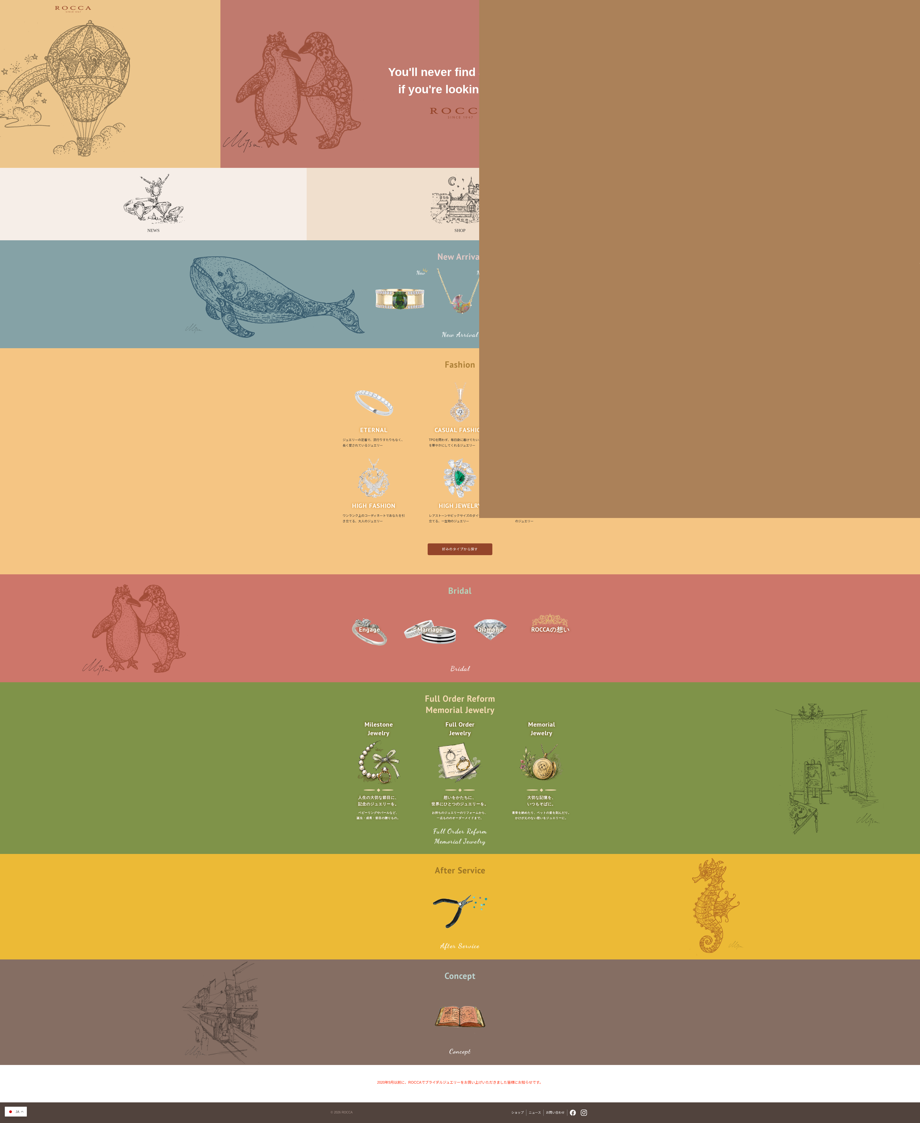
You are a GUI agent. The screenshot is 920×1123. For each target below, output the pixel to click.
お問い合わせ (555, 1112)
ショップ (517, 1112)
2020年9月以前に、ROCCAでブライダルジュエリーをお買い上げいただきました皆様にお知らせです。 (460, 1082)
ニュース (535, 1112)
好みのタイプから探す (460, 549)
